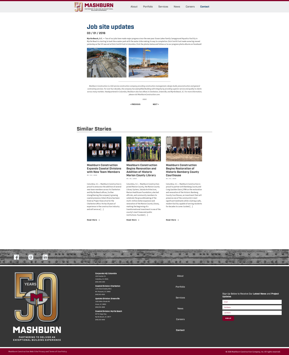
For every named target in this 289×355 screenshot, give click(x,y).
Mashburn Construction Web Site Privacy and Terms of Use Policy (37, 351)
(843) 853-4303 (100, 294)
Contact (204, 6)
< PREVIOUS (135, 104)
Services (163, 6)
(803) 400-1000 (100, 282)
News (177, 6)
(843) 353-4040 (100, 320)
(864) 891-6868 (100, 307)
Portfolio (148, 6)
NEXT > (156, 104)
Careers (190, 6)
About (134, 6)
